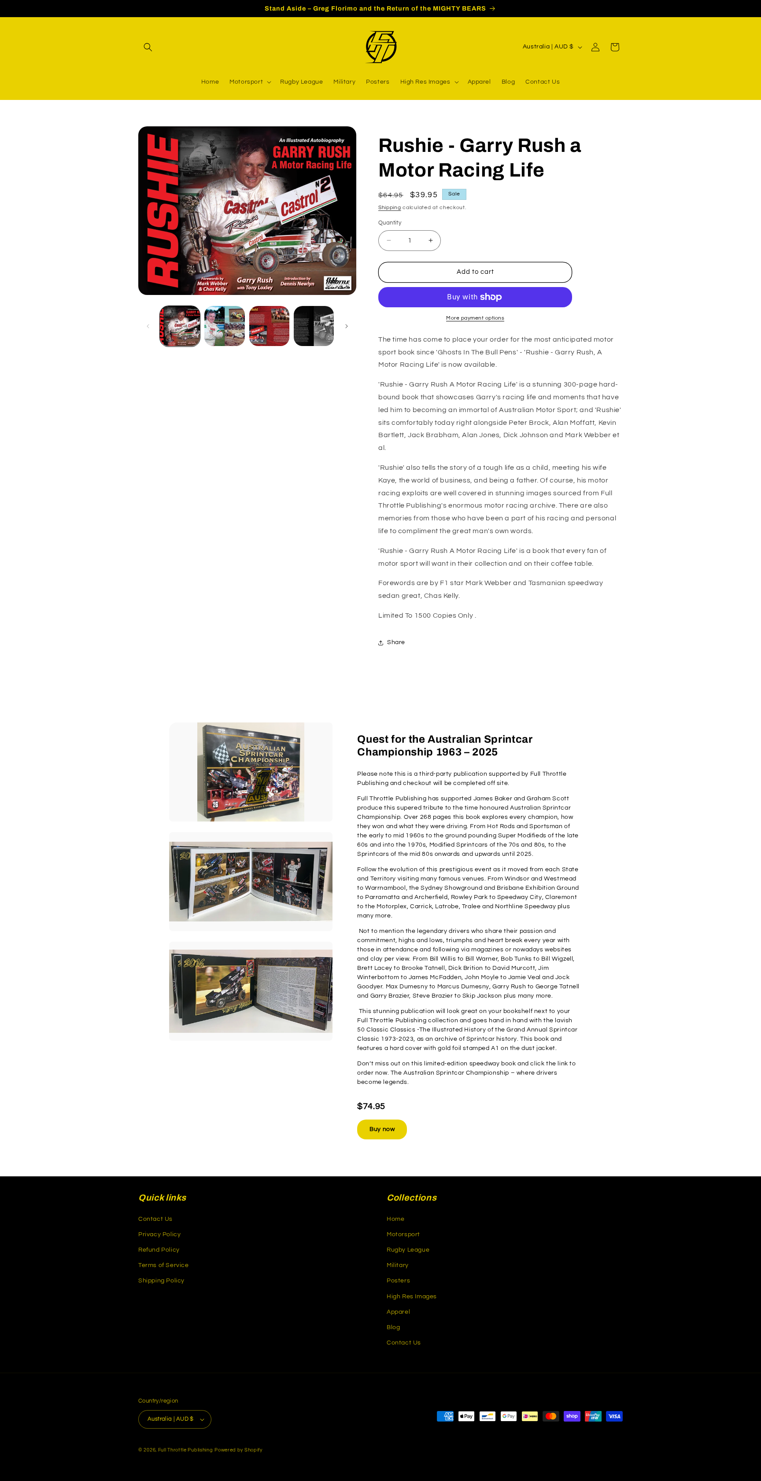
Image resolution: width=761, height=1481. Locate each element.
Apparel (398, 1312)
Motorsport (403, 1234)
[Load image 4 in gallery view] (314, 326)
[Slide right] (346, 326)
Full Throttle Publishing (185, 1450)
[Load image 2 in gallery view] (224, 326)
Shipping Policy (161, 1281)
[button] (148, 47)
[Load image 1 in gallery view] (180, 326)
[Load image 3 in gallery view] (269, 326)
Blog (393, 1327)
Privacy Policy (159, 1234)
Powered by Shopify (238, 1450)
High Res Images (412, 1296)
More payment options (475, 318)
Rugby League (408, 1250)
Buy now (382, 1129)
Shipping (389, 207)
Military (398, 1265)
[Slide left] (148, 326)
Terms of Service (163, 1265)
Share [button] (396, 642)
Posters (398, 1281)
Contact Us (155, 1219)
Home (395, 1219)
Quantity (389, 223)
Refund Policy (159, 1250)
